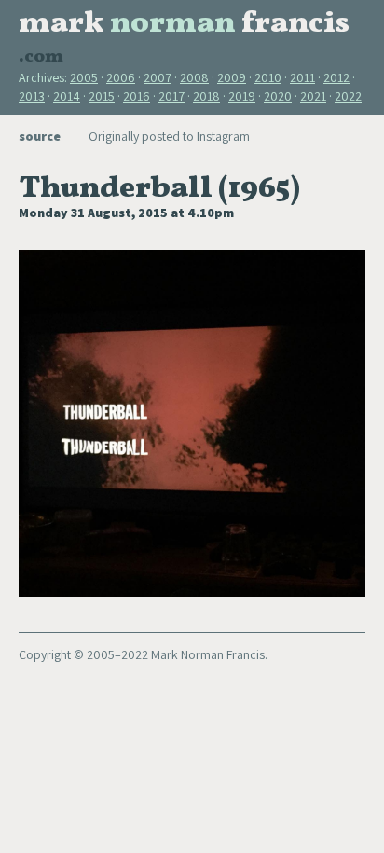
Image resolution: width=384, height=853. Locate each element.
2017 (171, 96)
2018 (206, 96)
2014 (66, 96)
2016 (136, 96)
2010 (267, 77)
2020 (278, 96)
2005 (84, 77)
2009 (231, 77)
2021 (313, 96)
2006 (120, 77)
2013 (32, 96)
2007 (157, 77)
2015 (102, 96)
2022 (348, 96)
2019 (241, 96)
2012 (336, 77)
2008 (194, 77)
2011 (302, 77)
